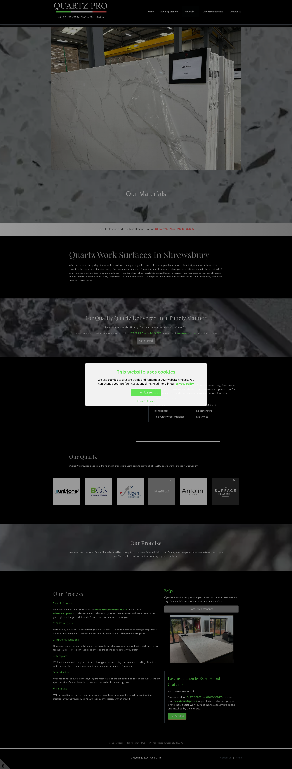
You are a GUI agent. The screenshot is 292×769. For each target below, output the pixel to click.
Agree (147, 392)
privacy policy (185, 383)
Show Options (145, 401)
